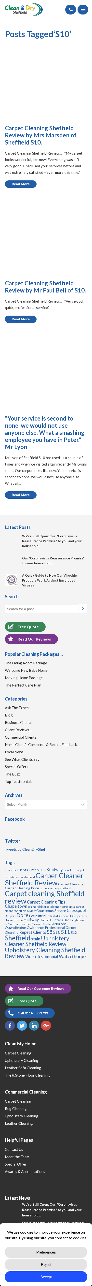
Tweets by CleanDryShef (25, 849)
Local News (14, 752)
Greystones (79, 916)
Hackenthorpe (14, 920)
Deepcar (10, 916)
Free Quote (28, 626)
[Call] (70, 10)
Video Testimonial (41, 956)
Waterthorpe (72, 956)
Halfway (31, 919)
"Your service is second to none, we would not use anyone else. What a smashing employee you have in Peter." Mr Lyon (44, 432)
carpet (80, 870)
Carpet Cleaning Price (22, 888)
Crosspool (76, 910)
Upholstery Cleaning (21, 1060)
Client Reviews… (18, 730)
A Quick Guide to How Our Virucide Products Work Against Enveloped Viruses (49, 580)
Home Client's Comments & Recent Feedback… (42, 744)
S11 (65, 932)
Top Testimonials (18, 781)
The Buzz (12, 774)
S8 (50, 932)
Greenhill (65, 916)
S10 (56, 932)
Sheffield (17, 938)
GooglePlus (46, 1026)
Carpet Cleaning (70, 884)
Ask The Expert (17, 707)
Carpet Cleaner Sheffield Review (44, 879)
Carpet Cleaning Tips (46, 902)
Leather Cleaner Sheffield (37, 924)
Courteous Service (51, 910)
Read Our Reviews (34, 639)
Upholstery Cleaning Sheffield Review (45, 953)
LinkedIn (34, 1026)
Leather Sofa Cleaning (23, 1068)
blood (42, 870)
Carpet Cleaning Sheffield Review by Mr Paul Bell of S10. (45, 286)
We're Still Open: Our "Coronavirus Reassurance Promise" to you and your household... (52, 541)
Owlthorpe (35, 927)
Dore (22, 915)
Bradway (54, 869)
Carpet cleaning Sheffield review (44, 897)
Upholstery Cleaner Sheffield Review (37, 941)
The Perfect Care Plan (23, 685)
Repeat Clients (32, 932)
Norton (60, 924)
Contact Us (14, 1149)
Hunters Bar (59, 920)
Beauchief (11, 870)
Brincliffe (69, 870)
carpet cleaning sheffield (55, 888)
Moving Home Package (24, 677)
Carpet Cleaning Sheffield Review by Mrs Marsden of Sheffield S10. (41, 135)
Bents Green (29, 870)
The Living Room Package (26, 663)
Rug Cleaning (16, 1108)
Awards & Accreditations (25, 1171)
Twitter (22, 1026)
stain (35, 938)
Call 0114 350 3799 (33, 1013)
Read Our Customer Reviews (41, 988)
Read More (21, 184)
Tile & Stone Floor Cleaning (27, 1075)
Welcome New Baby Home (26, 670)
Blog (9, 715)
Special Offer (15, 1164)
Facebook (10, 1026)
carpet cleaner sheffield (20, 877)
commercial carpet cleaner (44, 906)
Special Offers (16, 766)
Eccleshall (52, 916)
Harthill (44, 920)
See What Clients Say (22, 759)
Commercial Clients (20, 737)
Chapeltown (16, 906)
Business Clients (18, 722)
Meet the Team (17, 1156)
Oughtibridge (15, 927)
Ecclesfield (37, 916)
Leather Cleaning (19, 1123)
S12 (74, 932)
